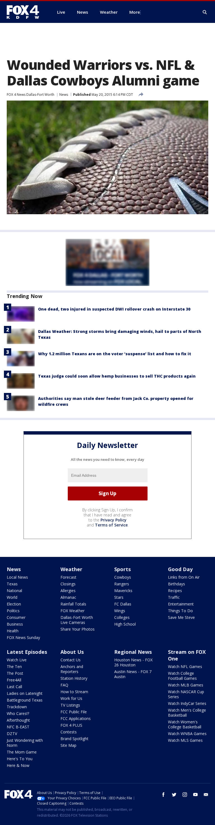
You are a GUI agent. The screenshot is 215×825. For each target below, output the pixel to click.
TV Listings (70, 705)
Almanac (68, 597)
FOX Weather (72, 610)
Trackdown (17, 706)
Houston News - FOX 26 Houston (133, 662)
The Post (15, 673)
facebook (163, 794)
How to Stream (74, 691)
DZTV (12, 733)
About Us (72, 651)
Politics (13, 610)
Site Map (68, 745)
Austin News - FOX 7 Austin (132, 674)
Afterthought (18, 720)
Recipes (175, 590)
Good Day (180, 569)
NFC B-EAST (18, 726)
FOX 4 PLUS (71, 725)
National (14, 590)
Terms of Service (111, 525)
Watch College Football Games (182, 676)
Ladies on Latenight (25, 693)
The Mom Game (22, 752)
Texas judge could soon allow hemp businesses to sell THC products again (117, 376)
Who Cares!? (18, 713)
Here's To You (19, 758)
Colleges (122, 617)
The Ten (14, 666)
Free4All (14, 680)
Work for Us (71, 698)
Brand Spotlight (74, 738)
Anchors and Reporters (71, 669)
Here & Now (18, 765)
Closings (68, 583)
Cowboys (122, 577)
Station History (73, 678)
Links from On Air (184, 577)
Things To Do (180, 610)
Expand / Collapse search (205, 12)
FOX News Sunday (23, 637)
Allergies (68, 590)
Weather (71, 569)
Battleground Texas (25, 700)
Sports (122, 569)
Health (12, 630)
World (12, 597)
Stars (118, 597)
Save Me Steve (181, 617)
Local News (17, 577)
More (134, 12)
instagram (184, 794)
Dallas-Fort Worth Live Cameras (76, 620)
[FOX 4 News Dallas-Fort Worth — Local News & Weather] (25, 12)
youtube (195, 794)
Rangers (121, 583)
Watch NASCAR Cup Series (186, 694)
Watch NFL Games (185, 666)
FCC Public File (73, 711)
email (206, 794)
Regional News (133, 651)
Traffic (174, 597)
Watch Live (17, 659)
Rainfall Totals (73, 604)
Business (15, 624)
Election (14, 604)
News (63, 94)
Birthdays (176, 583)
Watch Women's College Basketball (184, 724)
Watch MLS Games (185, 740)
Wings (119, 610)
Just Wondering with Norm (25, 743)
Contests (68, 732)
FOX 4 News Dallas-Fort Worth (30, 94)
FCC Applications (75, 718)
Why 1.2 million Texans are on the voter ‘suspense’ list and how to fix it (114, 353)
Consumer (16, 617)
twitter (174, 794)
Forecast (68, 577)
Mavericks (123, 590)
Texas (12, 583)
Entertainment (181, 604)
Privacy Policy (114, 520)
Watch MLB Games (185, 685)
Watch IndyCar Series (187, 703)
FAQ (64, 685)
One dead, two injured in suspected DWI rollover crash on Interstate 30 (114, 309)
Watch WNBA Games (187, 733)
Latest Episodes (27, 651)
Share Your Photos (77, 629)
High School (125, 624)
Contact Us (70, 659)
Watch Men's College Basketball (187, 712)
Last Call (14, 686)
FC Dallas (122, 604)
